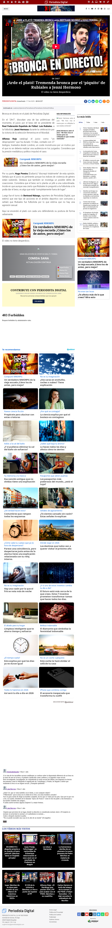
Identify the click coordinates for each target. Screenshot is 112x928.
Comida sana (20, 276)
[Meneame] (104, 101)
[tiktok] (91, 914)
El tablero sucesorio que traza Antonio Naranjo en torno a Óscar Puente (91, 162)
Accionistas (53, 922)
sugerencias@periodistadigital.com (13, 924)
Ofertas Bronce (64, 276)
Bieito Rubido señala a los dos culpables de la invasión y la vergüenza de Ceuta (91, 225)
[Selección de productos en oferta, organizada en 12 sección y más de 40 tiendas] (38, 249)
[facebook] (79, 914)
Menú (6, 9)
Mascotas (45, 276)
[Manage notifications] (107, 914)
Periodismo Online (41, 108)
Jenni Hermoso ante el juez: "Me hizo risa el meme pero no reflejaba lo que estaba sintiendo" (65, 135)
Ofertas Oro (63, 270)
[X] (89, 8)
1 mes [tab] (95, 122)
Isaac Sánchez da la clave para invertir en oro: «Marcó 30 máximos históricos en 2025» (12, 891)
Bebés (12, 276)
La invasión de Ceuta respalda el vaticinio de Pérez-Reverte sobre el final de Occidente (91, 153)
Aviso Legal (53, 910)
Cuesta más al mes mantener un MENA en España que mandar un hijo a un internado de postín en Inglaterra (90, 205)
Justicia (16, 108)
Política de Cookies (55, 914)
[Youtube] (92, 8)
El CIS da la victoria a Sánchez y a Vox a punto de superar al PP (29, 889)
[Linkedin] (93, 101)
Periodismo (30, 108)
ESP (108, 8)
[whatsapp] (104, 8)
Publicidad (52, 917)
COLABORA (38, 301)
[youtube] (87, 914)
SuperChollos (64, 267)
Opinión (22, 108)
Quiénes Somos (54, 919)
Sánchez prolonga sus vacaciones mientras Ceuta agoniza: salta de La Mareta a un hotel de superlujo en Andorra (91, 194)
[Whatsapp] (96, 101)
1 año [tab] (102, 122)
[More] (108, 101)
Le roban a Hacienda (47, 848)
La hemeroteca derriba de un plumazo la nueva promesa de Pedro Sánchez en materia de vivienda (65, 853)
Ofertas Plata (63, 273)
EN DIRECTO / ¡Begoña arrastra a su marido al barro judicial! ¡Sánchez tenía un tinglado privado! (12, 852)
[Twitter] (89, 101)
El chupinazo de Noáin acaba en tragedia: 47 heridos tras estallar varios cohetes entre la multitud (90, 216)
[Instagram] (98, 8)
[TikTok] (95, 8)
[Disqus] (38, 736)
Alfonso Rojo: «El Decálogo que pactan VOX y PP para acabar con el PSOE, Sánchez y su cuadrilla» (47, 890)
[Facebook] (86, 8)
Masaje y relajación (33, 276)
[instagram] (94, 914)
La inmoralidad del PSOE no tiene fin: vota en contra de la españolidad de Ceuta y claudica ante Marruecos (91, 143)
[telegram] (98, 914)
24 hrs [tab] (81, 122)
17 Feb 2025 (30, 101)
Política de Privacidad (56, 912)
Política (51, 108)
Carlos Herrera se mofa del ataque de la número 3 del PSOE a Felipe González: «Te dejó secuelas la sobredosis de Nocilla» (65, 893)
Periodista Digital (9, 101)
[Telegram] (101, 8)
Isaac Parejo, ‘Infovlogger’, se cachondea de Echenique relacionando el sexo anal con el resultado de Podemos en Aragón (30, 856)
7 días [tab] (88, 122)
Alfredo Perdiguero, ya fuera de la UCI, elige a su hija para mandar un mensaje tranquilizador (91, 184)
